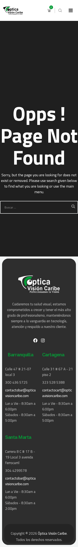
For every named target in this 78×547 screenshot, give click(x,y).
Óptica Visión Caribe (52, 533)
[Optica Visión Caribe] (13, 10)
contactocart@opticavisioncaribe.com (57, 393)
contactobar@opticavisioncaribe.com (20, 393)
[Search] (60, 10)
